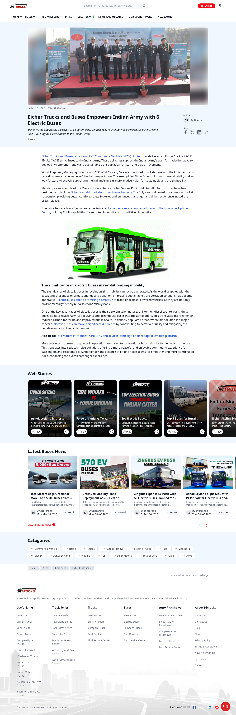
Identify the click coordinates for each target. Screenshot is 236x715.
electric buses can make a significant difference (84, 324)
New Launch (166, 16)
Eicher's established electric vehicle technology (101, 192)
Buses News (60, 567)
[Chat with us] (225, 705)
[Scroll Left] (201, 525)
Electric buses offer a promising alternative (85, 300)
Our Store (135, 16)
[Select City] (220, 6)
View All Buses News (39, 524)
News (45, 567)
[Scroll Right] (206, 525)
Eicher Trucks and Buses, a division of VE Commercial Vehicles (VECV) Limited (91, 156)
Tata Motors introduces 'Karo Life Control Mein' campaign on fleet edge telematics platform (116, 336)
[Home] (18, 5)
